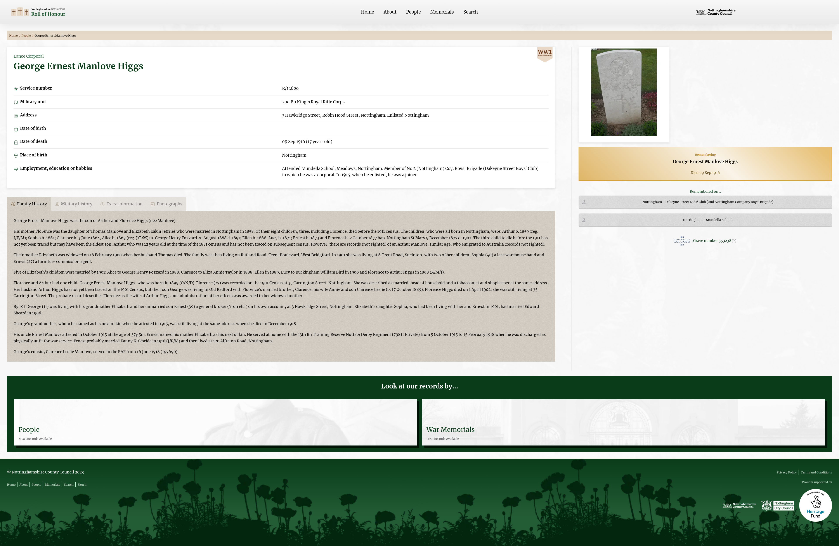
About (390, 12)
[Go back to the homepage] (77, 12)
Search (470, 12)
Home (367, 12)
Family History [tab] (31, 203)
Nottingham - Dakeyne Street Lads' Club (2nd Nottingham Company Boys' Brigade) (707, 202)
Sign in (82, 485)
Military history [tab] (76, 203)
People (413, 12)
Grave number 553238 (712, 240)
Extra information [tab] (124, 203)
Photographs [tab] (169, 203)
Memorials (442, 12)
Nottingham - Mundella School (708, 220)
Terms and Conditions (816, 472)
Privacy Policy (787, 472)
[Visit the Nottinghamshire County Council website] (762, 12)
